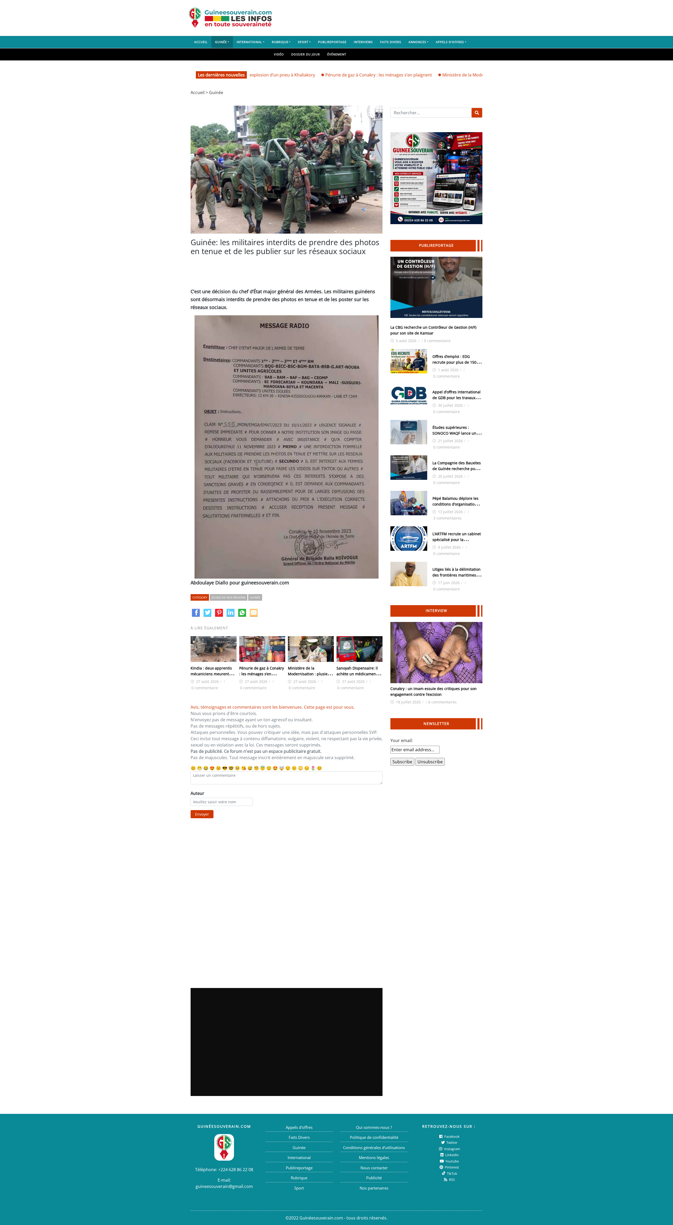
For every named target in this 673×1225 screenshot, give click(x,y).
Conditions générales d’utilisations (374, 1147)
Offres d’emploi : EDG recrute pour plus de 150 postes (454, 362)
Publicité (374, 1177)
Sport (303, 42)
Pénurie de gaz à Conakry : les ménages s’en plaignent (343, 75)
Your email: (401, 740)
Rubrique (280, 42)
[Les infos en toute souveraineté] (230, 18)
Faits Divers (390, 42)
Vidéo (279, 54)
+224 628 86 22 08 (235, 1169)
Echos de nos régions (229, 597)
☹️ (218, 768)
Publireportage (332, 42)
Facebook (451, 1136)
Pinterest (451, 1167)
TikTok (451, 1173)
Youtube (452, 1161)
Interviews (363, 42)
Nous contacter (374, 1167)
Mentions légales (374, 1157)
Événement (336, 54)
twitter (451, 1142)
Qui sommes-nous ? (374, 1127)
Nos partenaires (374, 1188)
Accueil (201, 42)
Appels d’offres (450, 42)
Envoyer (202, 814)
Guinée (221, 42)
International (249, 42)
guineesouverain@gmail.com (224, 1186)
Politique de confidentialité (374, 1137)
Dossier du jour (305, 54)
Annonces (417, 42)
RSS (451, 1179)
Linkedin (452, 1154)
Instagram (451, 1148)
